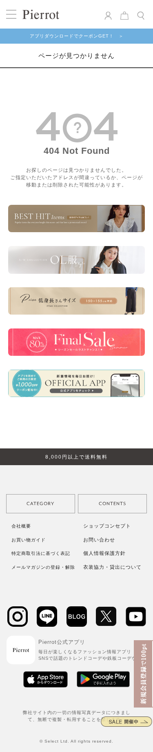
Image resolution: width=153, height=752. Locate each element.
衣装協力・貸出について (112, 567)
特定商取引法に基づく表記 (40, 553)
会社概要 (21, 526)
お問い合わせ (99, 540)
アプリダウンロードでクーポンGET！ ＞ (77, 35)
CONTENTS (112, 504)
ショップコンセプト (107, 526)
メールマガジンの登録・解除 (43, 567)
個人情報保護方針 (104, 553)
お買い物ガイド (28, 539)
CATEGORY (40, 504)
